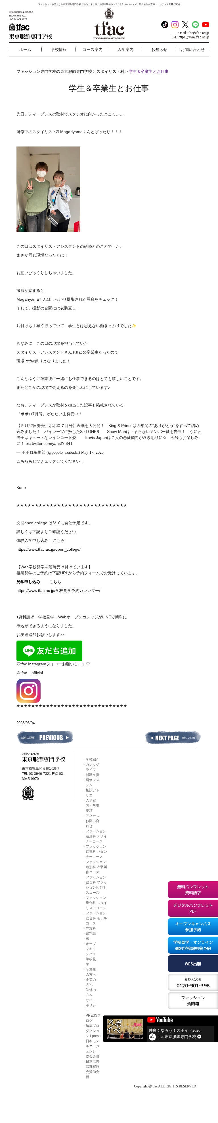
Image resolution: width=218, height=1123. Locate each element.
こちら (59, 540)
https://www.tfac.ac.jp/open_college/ (48, 549)
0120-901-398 (193, 983)
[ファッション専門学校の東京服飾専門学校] (42, 31)
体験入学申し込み (34, 540)
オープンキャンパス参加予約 (193, 926)
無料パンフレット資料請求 (193, 889)
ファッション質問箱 (193, 1000)
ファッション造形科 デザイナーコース (96, 836)
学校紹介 (92, 759)
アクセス (92, 816)
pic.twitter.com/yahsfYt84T (49, 443)
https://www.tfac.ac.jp (194, 37)
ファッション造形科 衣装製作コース (96, 867)
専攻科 (91, 928)
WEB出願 (193, 964)
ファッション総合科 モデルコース (96, 918)
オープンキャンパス (91, 949)
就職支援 (92, 775)
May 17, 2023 (92, 452)
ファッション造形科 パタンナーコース (96, 852)
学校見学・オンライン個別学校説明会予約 (193, 945)
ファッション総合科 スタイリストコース (96, 903)
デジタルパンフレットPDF (193, 908)
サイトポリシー (91, 1005)
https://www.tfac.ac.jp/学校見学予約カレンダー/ (58, 590)
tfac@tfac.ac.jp (198, 33)
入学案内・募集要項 (92, 805)
